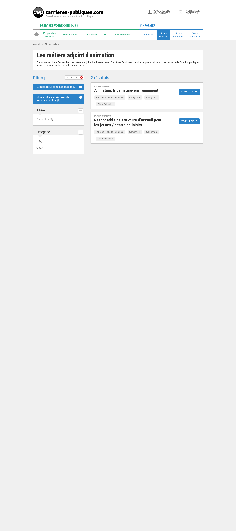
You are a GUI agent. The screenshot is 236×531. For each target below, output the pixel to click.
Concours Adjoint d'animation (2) (57, 86)
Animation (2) (44, 119)
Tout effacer (72, 77)
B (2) (39, 141)
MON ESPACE (193, 12)
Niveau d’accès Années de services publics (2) (53, 99)
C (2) (39, 147)
